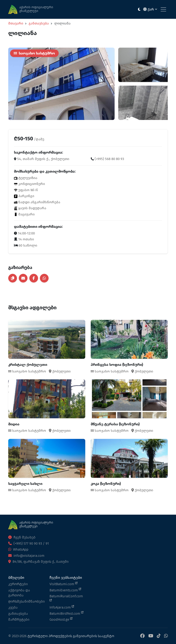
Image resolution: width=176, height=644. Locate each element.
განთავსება (39, 23)
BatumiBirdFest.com (65, 613)
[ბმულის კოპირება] (12, 278)
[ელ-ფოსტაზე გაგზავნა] (23, 278)
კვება (13, 607)
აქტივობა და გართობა (19, 593)
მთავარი (15, 23)
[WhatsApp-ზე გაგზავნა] (44, 278)
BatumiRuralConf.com (66, 596)
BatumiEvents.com (64, 590)
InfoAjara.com (61, 607)
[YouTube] (150, 636)
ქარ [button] (151, 9)
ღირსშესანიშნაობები (26, 601)
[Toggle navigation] (163, 9)
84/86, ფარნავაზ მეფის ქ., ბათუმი (40, 562)
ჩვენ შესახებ (24, 537)
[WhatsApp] (166, 636)
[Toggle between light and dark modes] (139, 9)
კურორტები (18, 584)
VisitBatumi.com (62, 584)
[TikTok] (158, 636)
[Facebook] (142, 636)
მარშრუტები (18, 619)
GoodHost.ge (60, 619)
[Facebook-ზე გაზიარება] (33, 278)
